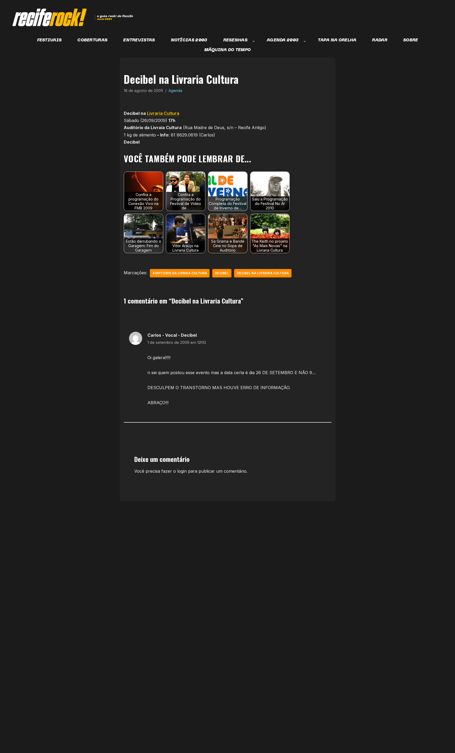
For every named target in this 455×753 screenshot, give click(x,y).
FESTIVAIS (49, 40)
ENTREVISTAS (139, 40)
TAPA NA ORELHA (337, 40)
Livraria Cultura (163, 113)
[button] (254, 41)
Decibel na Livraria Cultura (263, 273)
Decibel (222, 273)
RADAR (379, 40)
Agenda (175, 90)
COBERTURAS (92, 40)
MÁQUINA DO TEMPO (227, 50)
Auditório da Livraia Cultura (179, 273)
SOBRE (410, 40)
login (182, 471)
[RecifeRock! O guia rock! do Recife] (70, 17)
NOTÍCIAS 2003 (189, 40)
